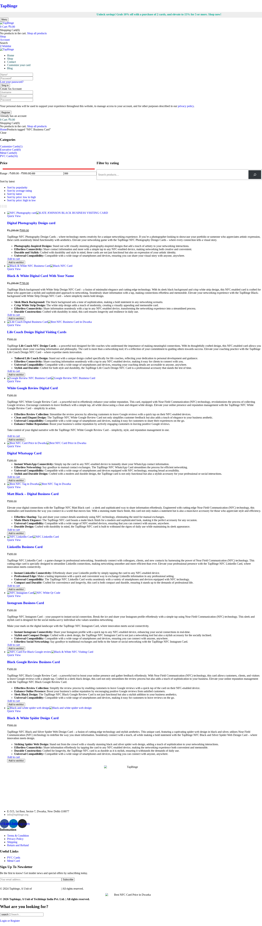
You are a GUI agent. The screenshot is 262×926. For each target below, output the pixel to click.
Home (3, 129)
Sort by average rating (19, 190)
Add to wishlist (16, 262)
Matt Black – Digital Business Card (33, 494)
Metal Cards (7, 152)
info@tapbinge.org (17, 814)
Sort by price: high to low (21, 200)
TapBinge (8, 6)
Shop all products (37, 33)
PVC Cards (6, 156)
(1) (20, 146)
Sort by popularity (17, 187)
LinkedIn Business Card (25, 547)
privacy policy (186, 106)
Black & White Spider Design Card (33, 718)
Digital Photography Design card (31, 223)
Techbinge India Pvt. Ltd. (46, 888)
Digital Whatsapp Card (24, 453)
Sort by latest (14, 193)
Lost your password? (12, 81)
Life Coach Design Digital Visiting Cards (36, 332)
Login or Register (10, 920)
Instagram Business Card (25, 603)
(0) (19, 149)
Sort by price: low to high (21, 197)
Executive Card (8, 149)
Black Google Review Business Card (33, 662)
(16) (15, 156)
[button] (7, 26)
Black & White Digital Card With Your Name (40, 276)
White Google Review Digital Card (32, 388)
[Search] (254, 174)
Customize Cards (9, 146)
